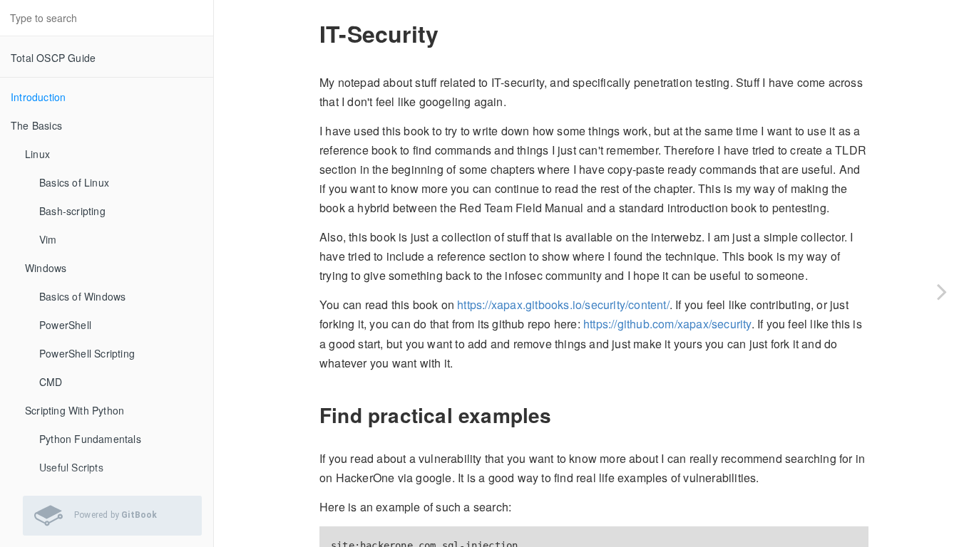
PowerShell (65, 325)
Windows (45, 268)
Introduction (38, 97)
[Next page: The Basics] (942, 291)
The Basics (36, 125)
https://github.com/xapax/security (667, 324)
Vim (48, 239)
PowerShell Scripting (87, 353)
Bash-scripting (72, 211)
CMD (51, 382)
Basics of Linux (74, 182)
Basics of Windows (82, 296)
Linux (37, 154)
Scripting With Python (74, 410)
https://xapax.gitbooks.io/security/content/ (563, 304)
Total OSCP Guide (53, 58)
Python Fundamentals (90, 439)
